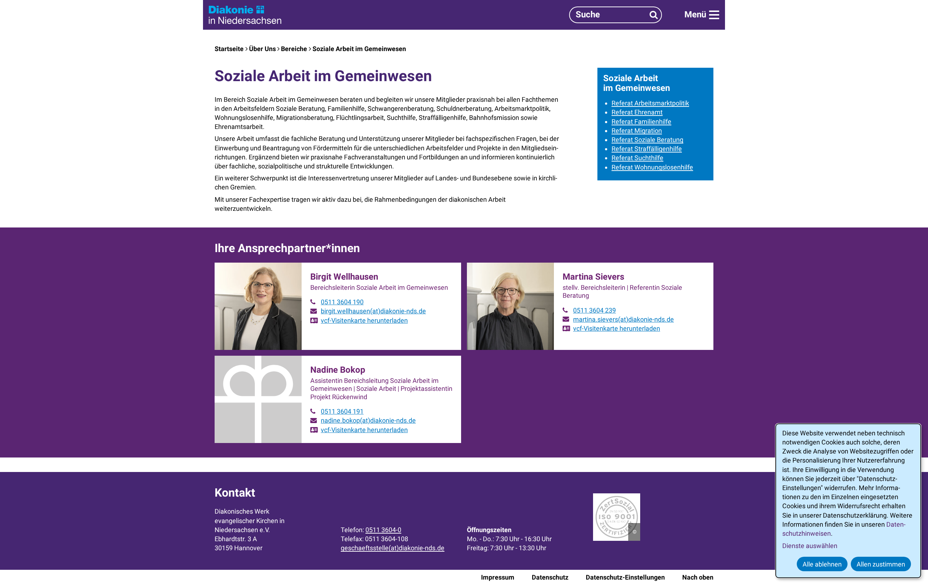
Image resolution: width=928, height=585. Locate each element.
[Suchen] (653, 14)
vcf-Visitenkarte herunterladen (364, 320)
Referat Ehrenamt (637, 112)
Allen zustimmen (881, 564)
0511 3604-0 (383, 530)
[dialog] (848, 501)
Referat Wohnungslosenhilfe (652, 167)
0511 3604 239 (594, 310)
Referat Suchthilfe (637, 158)
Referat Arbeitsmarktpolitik (650, 103)
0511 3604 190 (342, 302)
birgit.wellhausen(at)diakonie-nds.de (373, 311)
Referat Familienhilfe (641, 121)
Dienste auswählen (809, 546)
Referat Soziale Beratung (647, 139)
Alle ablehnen (822, 564)
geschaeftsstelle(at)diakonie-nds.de (392, 548)
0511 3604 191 (342, 411)
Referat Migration (637, 130)
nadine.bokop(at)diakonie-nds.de (368, 420)
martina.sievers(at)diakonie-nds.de (623, 319)
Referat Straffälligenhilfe (647, 148)
